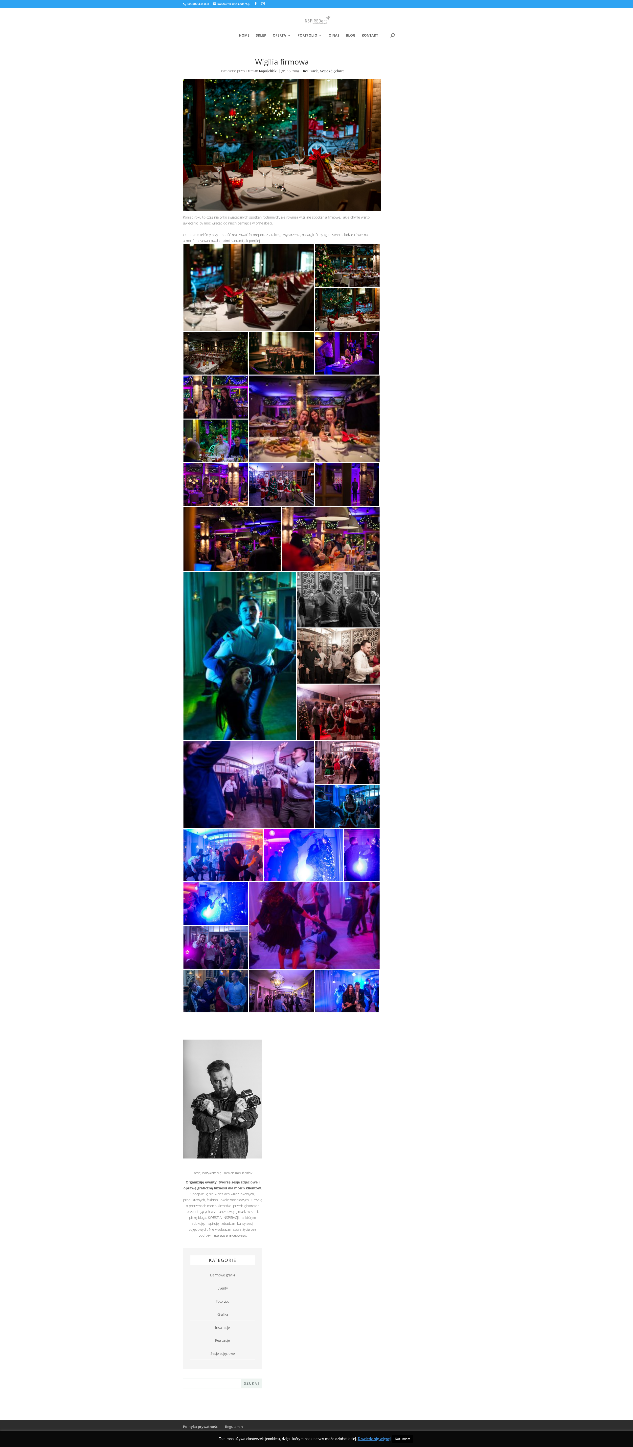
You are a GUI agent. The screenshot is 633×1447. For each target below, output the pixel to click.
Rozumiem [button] (402, 1439)
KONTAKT (370, 36)
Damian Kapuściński (261, 70)
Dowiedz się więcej (374, 1439)
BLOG (350, 36)
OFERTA (279, 36)
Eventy (223, 1288)
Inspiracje (222, 1327)
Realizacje (310, 70)
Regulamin (234, 1426)
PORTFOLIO (307, 36)
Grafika (222, 1314)
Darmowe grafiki (222, 1275)
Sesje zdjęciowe (332, 70)
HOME (244, 36)
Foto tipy (222, 1301)
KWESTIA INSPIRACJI (223, 1217)
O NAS (334, 36)
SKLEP (261, 36)
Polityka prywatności (201, 1426)
